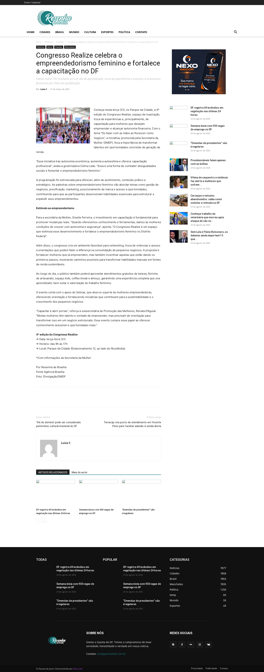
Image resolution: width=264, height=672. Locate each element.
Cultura (90, 32)
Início (38, 41)
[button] (235, 32)
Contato (141, 32)
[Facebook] (39, 97)
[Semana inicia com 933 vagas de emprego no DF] (98, 493)
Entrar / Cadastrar (32, 2)
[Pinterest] (56, 97)
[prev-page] (38, 520)
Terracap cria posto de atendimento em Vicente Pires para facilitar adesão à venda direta (132, 424)
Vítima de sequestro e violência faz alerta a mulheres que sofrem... (209, 181)
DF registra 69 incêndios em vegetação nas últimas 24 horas (207, 111)
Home (30, 32)
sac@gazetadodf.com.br (111, 653)
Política (124, 32)
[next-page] (44, 520)
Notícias (49, 41)
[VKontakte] (208, 644)
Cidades (45, 32)
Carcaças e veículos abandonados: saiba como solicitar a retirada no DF (206, 199)
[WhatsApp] (64, 97)
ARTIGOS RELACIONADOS (52, 472)
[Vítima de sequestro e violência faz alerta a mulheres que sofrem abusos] (179, 182)
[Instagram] (199, 644)
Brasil (59, 32)
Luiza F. (43, 89)
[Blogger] (173, 644)
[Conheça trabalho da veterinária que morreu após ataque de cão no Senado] (179, 218)
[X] (48, 97)
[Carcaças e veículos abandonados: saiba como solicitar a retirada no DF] (179, 200)
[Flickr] (190, 644)
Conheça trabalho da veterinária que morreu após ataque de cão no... (207, 217)
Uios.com (77, 668)
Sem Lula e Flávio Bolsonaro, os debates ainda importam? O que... (209, 235)
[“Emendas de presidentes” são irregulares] (141, 493)
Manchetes (70, 47)
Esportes (107, 32)
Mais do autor (79, 472)
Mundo (74, 32)
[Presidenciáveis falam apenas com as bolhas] (179, 164)
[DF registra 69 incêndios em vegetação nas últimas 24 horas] (55, 493)
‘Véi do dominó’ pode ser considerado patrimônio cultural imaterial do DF (58, 424)
